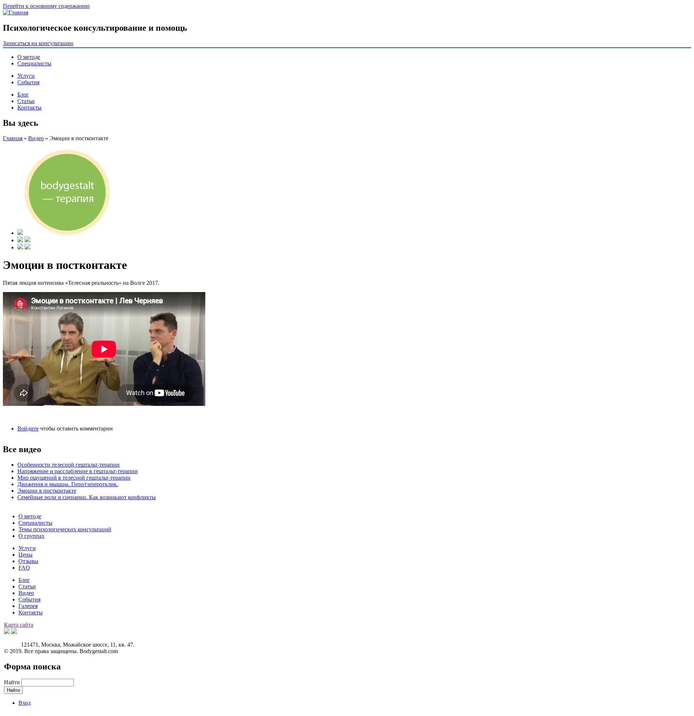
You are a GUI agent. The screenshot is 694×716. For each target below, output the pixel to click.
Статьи (26, 101)
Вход (24, 703)
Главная (12, 138)
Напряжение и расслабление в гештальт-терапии (77, 471)
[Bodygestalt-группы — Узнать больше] (20, 240)
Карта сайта (18, 625)
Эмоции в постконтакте (46, 491)
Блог (23, 94)
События (28, 82)
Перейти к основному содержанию (46, 6)
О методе (28, 57)
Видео (36, 138)
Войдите (28, 428)
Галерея (28, 606)
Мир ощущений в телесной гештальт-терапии (73, 478)
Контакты (29, 107)
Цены (25, 555)
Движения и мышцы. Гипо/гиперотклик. (67, 484)
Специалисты (34, 63)
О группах (31, 536)
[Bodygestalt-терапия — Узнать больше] (20, 233)
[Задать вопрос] (20, 247)
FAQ (24, 568)
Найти (12, 682)
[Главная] (15, 12)
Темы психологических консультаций (64, 529)
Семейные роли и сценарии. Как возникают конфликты (86, 497)
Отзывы (28, 561)
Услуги (26, 76)
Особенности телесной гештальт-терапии (68, 465)
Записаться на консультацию (38, 43)
